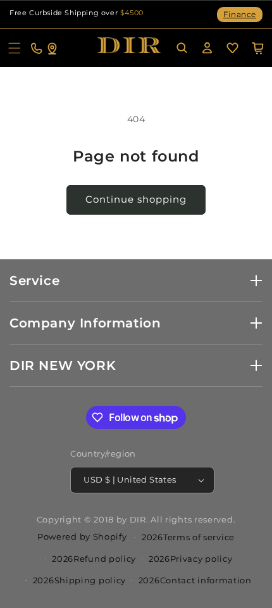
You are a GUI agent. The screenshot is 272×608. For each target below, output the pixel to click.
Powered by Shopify (82, 536)
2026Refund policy (94, 559)
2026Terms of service (188, 537)
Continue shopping (136, 199)
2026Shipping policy (79, 580)
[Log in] (206, 48)
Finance (239, 14)
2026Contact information (195, 580)
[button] (14, 48)
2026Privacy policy (191, 559)
